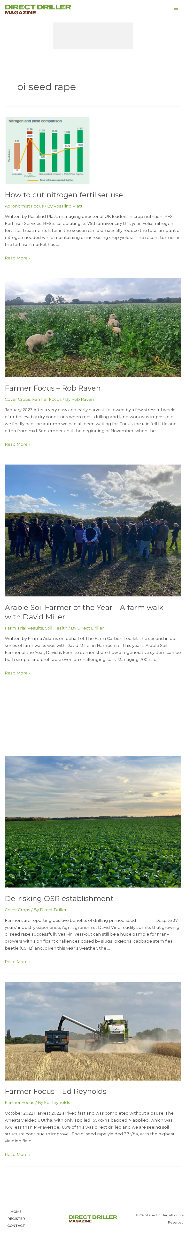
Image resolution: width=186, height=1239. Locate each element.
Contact (16, 1226)
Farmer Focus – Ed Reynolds (55, 1091)
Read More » (18, 258)
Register (16, 1219)
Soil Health (56, 628)
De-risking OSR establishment (59, 898)
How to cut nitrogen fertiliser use (64, 194)
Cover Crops (17, 399)
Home (16, 1212)
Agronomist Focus (24, 206)
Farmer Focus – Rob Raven (53, 388)
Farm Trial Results (24, 628)
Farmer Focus (47, 399)
